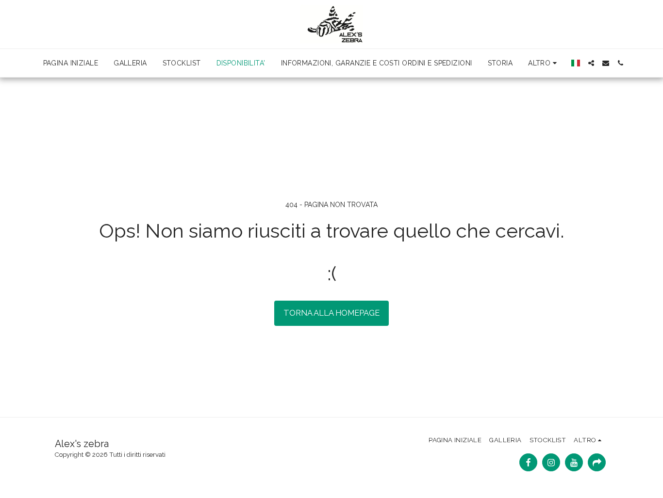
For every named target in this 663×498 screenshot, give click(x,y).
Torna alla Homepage (331, 313)
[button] (591, 63)
